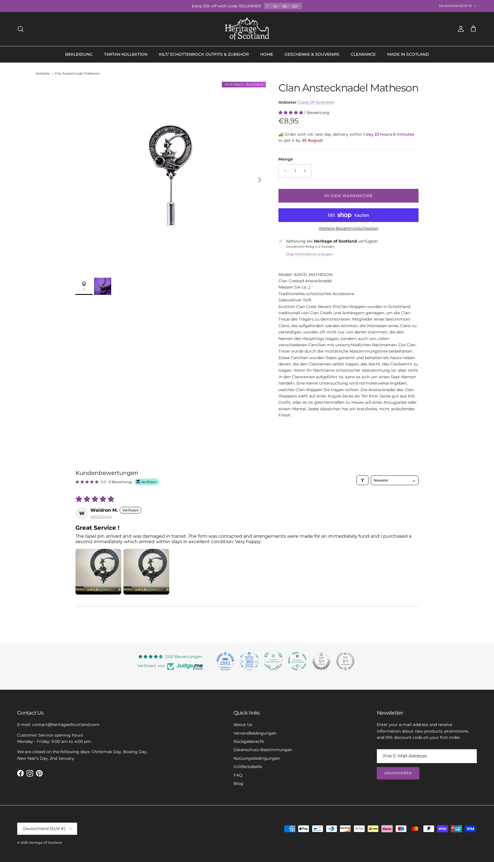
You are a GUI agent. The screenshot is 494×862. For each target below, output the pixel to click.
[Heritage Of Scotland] (247, 29)
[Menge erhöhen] (306, 171)
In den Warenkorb (348, 195)
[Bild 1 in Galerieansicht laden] (170, 177)
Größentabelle (248, 766)
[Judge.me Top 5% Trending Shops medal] (345, 661)
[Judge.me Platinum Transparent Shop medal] (297, 661)
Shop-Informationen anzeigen (309, 254)
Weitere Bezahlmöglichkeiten (348, 228)
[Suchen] (20, 28)
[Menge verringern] (284, 171)
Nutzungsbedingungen (257, 758)
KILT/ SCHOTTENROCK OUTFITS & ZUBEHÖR (204, 54)
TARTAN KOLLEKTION (126, 54)
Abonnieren (398, 773)
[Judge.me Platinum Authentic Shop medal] (273, 661)
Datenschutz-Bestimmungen (263, 749)
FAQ (238, 775)
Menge (285, 159)
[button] (291, 112)
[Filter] (362, 480)
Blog (238, 783)
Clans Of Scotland (316, 102)
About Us (243, 724)
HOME (266, 54)
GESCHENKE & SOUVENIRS (311, 54)
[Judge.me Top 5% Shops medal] (321, 661)
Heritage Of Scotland (45, 843)
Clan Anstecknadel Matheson (77, 74)
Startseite (42, 74)
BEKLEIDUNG (79, 54)
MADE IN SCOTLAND (408, 54)
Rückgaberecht (249, 741)
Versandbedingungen (255, 733)
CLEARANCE (363, 54)
